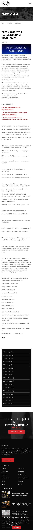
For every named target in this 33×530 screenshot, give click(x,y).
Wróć (3, 338)
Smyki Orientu (21, 475)
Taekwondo (21, 468)
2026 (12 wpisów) (8, 352)
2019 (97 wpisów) (8, 374)
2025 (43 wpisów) (8, 355)
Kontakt (20, 484)
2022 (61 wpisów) (8, 365)
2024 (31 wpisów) (8, 358)
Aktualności (5, 471)
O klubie (4, 468)
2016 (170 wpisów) (8, 384)
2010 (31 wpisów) (8, 403)
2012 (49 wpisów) (8, 397)
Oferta (3, 481)
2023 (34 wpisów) (8, 361)
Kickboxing (21, 471)
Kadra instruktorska (23, 478)
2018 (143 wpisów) (8, 378)
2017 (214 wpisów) (8, 381)
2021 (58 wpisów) (8, 368)
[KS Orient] (6, 3)
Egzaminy (20, 481)
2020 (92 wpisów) (8, 371)
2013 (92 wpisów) (8, 394)
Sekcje (3, 484)
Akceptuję (16, 527)
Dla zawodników (6, 478)
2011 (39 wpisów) (8, 400)
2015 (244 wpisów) (8, 387)
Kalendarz (4, 475)
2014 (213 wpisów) (8, 391)
